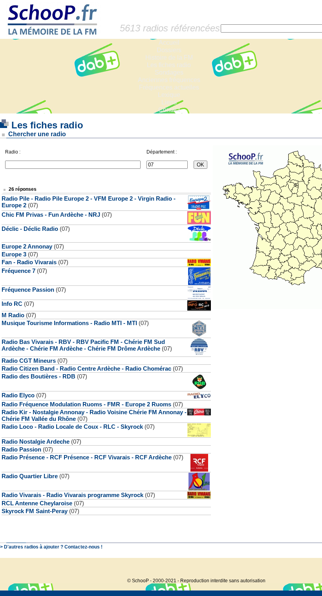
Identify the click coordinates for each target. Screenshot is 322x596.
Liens (169, 102)
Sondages (169, 72)
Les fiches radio (169, 65)
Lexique (169, 94)
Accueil (169, 42)
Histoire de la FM (169, 57)
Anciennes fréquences (169, 80)
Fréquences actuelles (169, 87)
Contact (169, 109)
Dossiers (169, 50)
